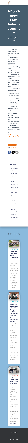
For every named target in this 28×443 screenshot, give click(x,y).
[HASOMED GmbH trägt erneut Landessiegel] (14, 243)
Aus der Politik (14, 173)
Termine (12, 214)
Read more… (13, 361)
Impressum (14, 432)
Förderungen (14, 192)
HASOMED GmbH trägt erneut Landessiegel (14, 255)
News (12, 198)
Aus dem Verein (14, 168)
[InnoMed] (10, 2)
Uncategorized (14, 217)
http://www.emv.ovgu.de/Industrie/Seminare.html (14, 136)
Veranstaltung (14, 147)
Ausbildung (13, 184)
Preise (12, 200)
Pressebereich (14, 435)
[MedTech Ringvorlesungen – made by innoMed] (14, 369)
